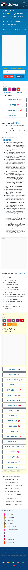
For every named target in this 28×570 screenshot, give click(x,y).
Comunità (16, 549)
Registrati (24, 6)
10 (9, 324)
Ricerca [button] (19, 76)
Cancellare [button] (9, 76)
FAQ (22, 552)
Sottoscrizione (15, 552)
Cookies (9, 549)
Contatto (7, 552)
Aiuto (22, 549)
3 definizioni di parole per (12, 21)
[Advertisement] (14, 51)
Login (23, 2)
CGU (3, 549)
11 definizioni (10, 24)
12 (15, 324)
